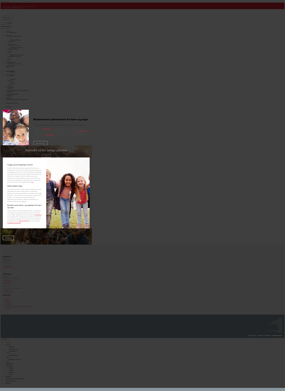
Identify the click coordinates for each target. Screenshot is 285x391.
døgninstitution (49, 135)
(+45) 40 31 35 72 (23, 221)
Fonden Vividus (46, 129)
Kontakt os (38, 215)
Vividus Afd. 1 (261, 335)
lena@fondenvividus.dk (14, 223)
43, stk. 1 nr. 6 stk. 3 (83, 131)
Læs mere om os (40, 143)
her (32, 182)
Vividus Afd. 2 (268, 335)
